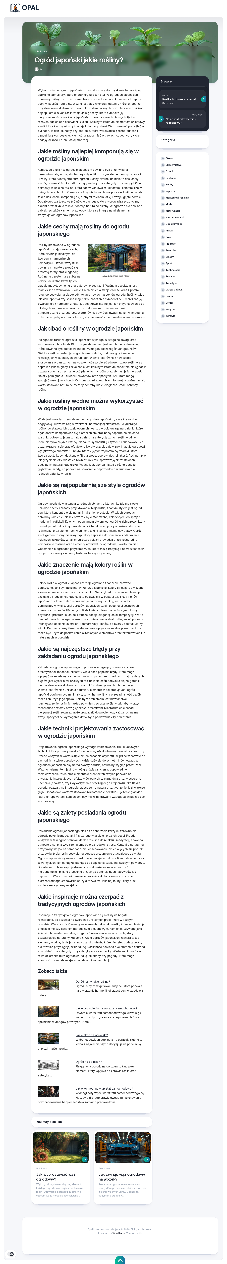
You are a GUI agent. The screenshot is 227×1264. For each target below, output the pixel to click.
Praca (169, 230)
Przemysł (171, 243)
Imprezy (170, 191)
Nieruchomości (175, 217)
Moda (169, 204)
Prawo (169, 237)
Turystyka (171, 283)
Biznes (169, 158)
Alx (140, 1233)
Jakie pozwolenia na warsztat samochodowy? (106, 1008)
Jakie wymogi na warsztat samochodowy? (104, 1088)
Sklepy (170, 256)
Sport (169, 263)
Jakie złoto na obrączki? (92, 1035)
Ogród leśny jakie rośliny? (93, 981)
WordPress (119, 1233)
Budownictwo (174, 164)
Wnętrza (170, 309)
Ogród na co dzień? (89, 1061)
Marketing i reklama (177, 197)
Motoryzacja (173, 210)
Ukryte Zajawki (174, 289)
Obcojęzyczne (174, 223)
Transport (171, 276)
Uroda (169, 296)
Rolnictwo (42, 51)
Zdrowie (170, 315)
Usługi (169, 302)
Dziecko (170, 171)
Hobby (169, 184)
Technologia (173, 270)
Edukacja (171, 178)
